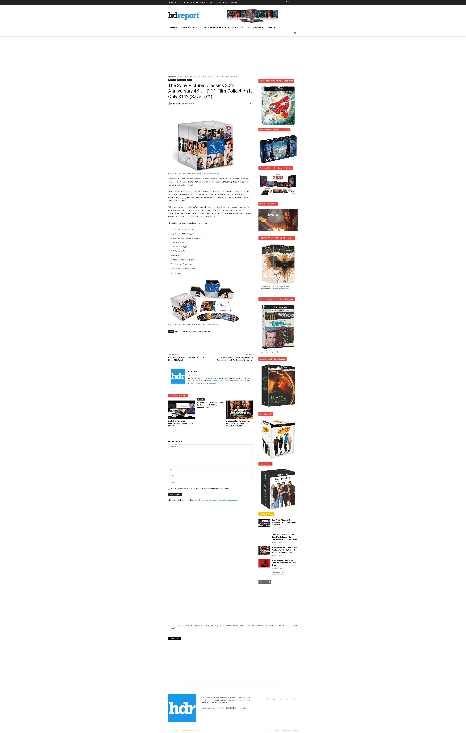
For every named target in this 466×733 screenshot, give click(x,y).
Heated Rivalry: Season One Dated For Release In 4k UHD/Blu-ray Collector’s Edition (210, 405)
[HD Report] (184, 16)
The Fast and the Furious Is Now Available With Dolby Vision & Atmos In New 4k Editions (238, 423)
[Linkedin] (274, 699)
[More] (231, 109)
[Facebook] (286, 1)
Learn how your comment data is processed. (218, 500)
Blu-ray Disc (181, 80)
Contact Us (275, 731)
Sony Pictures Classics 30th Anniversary (196, 331)
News (189, 80)
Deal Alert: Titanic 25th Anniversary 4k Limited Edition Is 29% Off (180, 423)
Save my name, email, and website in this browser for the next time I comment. (202, 489)
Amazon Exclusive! (282, 288)
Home (170, 76)
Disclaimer (285, 731)
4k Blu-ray (178, 76)
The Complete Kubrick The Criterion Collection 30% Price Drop (284, 562)
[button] (295, 33)
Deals (177, 331)
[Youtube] (296, 1)
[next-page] (173, 431)
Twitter (192, 383)
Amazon (183, 182)
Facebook (212, 383)
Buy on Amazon (213, 173)
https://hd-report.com (195, 375)
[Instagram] (289, 1)
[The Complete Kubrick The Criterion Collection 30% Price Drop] (264, 563)
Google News (215, 381)
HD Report (176, 103)
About (266, 731)
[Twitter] (293, 1)
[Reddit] (280, 699)
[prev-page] (169, 431)
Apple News (200, 383)
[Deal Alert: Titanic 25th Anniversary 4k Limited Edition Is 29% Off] (181, 410)
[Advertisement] (233, 55)
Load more (277, 573)
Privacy (295, 731)
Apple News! (218, 708)
